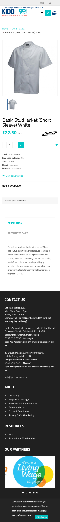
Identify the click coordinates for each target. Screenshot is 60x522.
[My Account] (52, 2)
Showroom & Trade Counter (21, 403)
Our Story (12, 395)
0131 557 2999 (13, 338)
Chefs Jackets (18, 28)
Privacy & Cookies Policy (19, 415)
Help (42, 2)
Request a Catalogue (17, 399)
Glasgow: (37, 7)
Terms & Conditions (17, 411)
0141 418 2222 (13, 363)
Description (15, 223)
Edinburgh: (15, 7)
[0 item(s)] (54, 16)
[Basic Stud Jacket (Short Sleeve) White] (30, 68)
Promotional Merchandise (20, 438)
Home (5, 28)
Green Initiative (15, 407)
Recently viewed (18, 233)
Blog (9, 434)
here (29, 515)
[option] (30, 69)
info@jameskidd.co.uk (16, 377)
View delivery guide (14, 175)
